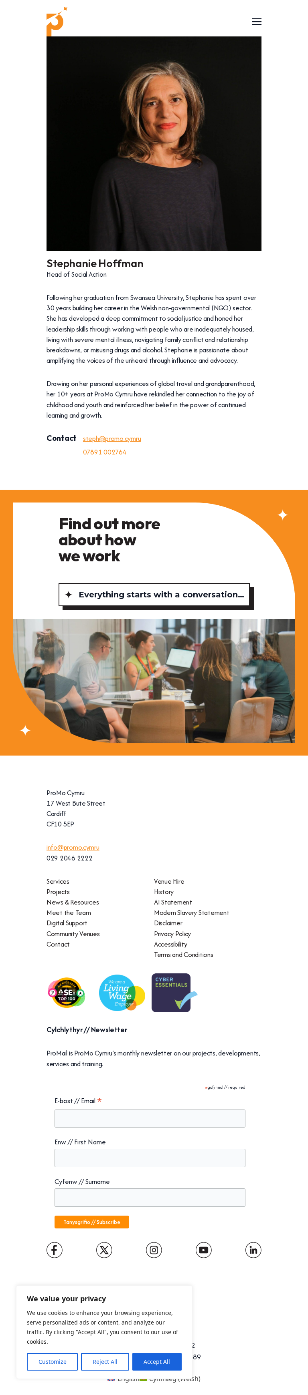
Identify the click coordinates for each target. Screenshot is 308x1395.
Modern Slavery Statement (191, 912)
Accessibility (170, 944)
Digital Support (67, 923)
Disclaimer (168, 923)
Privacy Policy (172, 934)
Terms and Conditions (183, 954)
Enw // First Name (80, 1142)
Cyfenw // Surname (82, 1181)
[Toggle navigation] (256, 21)
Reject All (105, 1361)
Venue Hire (169, 881)
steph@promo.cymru (112, 438)
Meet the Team (69, 912)
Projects (58, 891)
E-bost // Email (78, 1101)
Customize (52, 1361)
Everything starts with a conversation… (161, 594)
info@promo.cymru (73, 847)
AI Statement (173, 902)
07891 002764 (105, 452)
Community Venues (73, 934)
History (164, 891)
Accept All (157, 1361)
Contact (58, 944)
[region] (104, 1332)
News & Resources (73, 902)
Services (58, 881)
